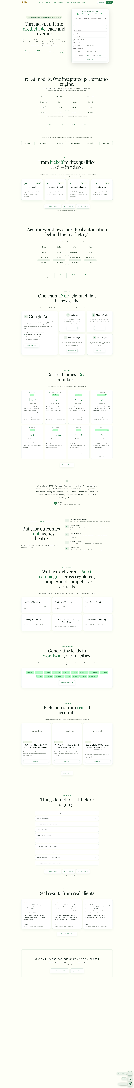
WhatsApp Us (69, 206)
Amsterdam (59, 676)
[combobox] (90, 33)
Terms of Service (99, 55)
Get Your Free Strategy (53, 206)
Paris (68, 676)
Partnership (73, 2)
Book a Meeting (84, 206)
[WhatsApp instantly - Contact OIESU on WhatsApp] (130, 1073)
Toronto (66, 672)
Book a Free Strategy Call (59, 970)
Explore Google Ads (31, 345)
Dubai (48, 672)
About (78, 2)
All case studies (66, 465)
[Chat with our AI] (130, 1084)
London (40, 672)
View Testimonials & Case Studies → (67, 934)
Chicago (105, 672)
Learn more (73, 328)
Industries (48, 2)
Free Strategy (101, 2)
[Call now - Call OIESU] (130, 1079)
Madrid (84, 676)
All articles (66, 773)
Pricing (54, 2)
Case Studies (60, 2)
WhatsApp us (78, 970)
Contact (83, 2)
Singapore (57, 672)
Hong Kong (93, 676)
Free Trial (109, 2)
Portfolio (67, 2)
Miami (40, 676)
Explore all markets (66, 682)
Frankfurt (49, 676)
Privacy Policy (90, 55)
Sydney (75, 672)
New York (30, 672)
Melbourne (84, 672)
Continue (89, 59)
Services (41, 2)
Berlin (76, 676)
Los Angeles (95, 672)
